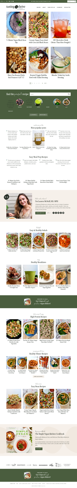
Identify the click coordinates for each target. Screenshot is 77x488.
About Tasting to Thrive (36, 483)
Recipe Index (43, 114)
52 (42, 83)
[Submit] (75, 1)
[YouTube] (13, 1)
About (44, 7)
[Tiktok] (11, 1)
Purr (44, 485)
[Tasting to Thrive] (15, 7)
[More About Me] (19, 206)
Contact (43, 483)
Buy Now (38, 448)
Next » (45, 83)
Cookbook (59, 7)
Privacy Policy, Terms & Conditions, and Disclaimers (56, 483)
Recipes (39, 7)
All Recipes (33, 114)
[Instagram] (56, 213)
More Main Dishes (38, 376)
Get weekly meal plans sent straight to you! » (41, 1)
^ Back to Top (12, 483)
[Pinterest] (9, 1)
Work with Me (51, 7)
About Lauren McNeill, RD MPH (25, 483)
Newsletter (67, 7)
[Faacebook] (6, 1)
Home (17, 483)
